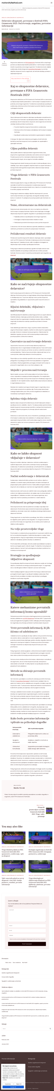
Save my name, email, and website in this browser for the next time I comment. (27, 939)
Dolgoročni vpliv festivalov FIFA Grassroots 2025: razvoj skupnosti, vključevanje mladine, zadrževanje (24, 1010)
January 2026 (5, 1044)
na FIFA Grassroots (28, 618)
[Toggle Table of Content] (27, 81)
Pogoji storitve (35, 1088)
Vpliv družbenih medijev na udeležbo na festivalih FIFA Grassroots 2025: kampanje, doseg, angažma (25, 992)
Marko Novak (5, 29)
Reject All (18, 1084)
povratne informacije (35, 69)
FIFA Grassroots (30, 62)
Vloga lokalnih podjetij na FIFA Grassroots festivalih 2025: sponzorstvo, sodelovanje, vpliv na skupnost (13, 853)
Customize (8, 1084)
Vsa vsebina (17, 962)
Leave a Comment (4, 64)
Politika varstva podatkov (10, 1062)
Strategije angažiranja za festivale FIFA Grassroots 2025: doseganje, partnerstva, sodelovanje (40, 852)
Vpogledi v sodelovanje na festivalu (11, 981)
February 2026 (5, 1039)
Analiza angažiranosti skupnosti (13, 17)
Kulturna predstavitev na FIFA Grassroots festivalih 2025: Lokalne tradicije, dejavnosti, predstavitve (24, 998)
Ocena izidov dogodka (8, 977)
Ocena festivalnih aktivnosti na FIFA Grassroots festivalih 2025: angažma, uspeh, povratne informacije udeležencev (25, 1004)
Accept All (13, 1087)
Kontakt (24, 962)
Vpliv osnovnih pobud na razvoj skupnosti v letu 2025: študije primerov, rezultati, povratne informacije (13, 881)
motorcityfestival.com (12, 3)
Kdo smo (8, 962)
